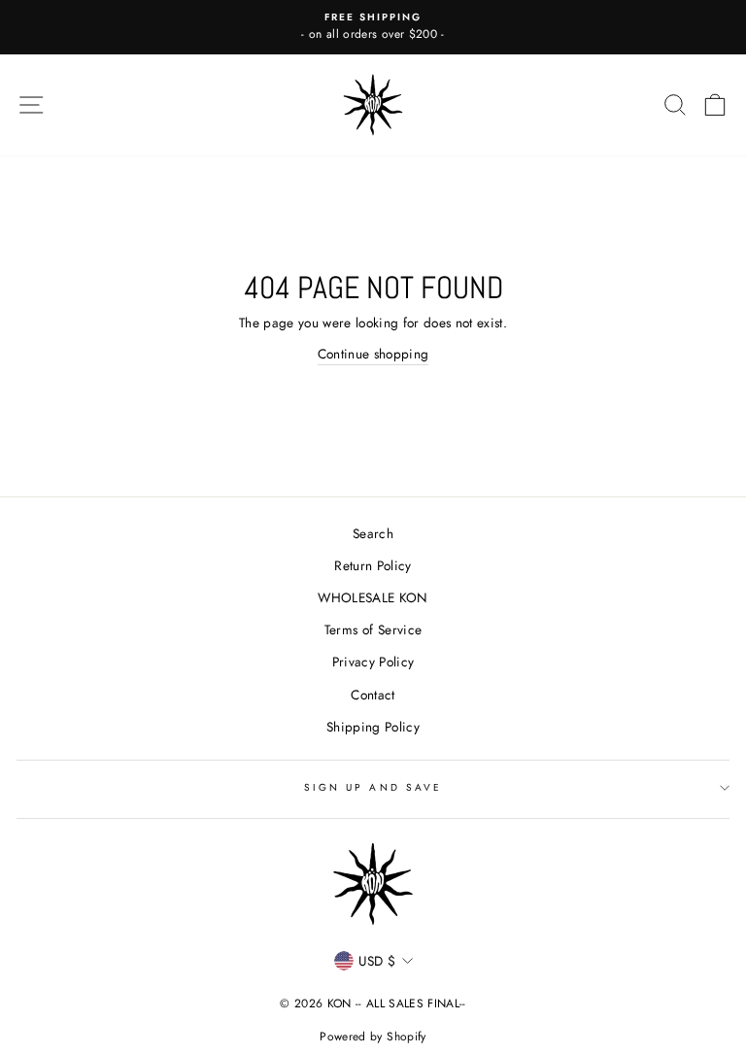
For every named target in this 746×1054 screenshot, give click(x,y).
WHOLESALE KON (372, 597)
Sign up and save (373, 787)
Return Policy (372, 565)
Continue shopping (373, 353)
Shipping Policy (373, 726)
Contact (372, 694)
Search (373, 533)
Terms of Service (373, 629)
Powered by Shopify (372, 1036)
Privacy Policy (373, 661)
